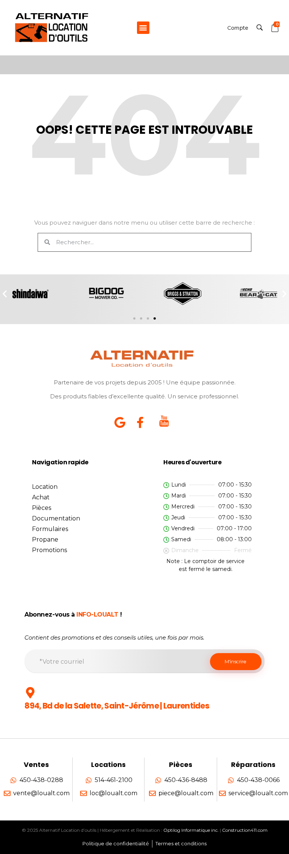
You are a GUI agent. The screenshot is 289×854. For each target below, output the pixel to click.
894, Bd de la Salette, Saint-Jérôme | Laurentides (116, 705)
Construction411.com (245, 830)
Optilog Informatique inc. (191, 830)
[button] (143, 27)
